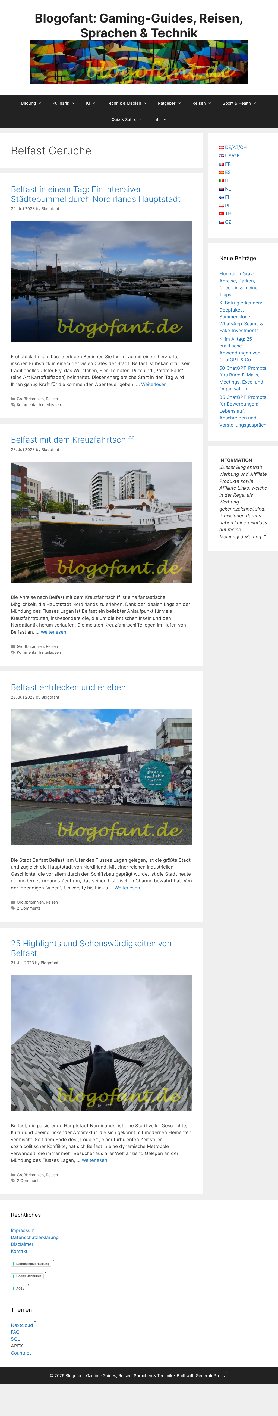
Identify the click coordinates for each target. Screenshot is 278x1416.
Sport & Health (237, 103)
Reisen (199, 103)
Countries (21, 1353)
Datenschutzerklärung (35, 1237)
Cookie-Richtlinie (29, 1276)
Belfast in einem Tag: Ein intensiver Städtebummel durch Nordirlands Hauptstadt (96, 194)
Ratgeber (167, 103)
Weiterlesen (154, 384)
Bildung (28, 103)
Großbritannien (30, 398)
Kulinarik (61, 103)
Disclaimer (22, 1244)
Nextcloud (22, 1325)
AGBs (20, 1288)
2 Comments (29, 908)
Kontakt (19, 1251)
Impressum (23, 1230)
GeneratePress (210, 1375)
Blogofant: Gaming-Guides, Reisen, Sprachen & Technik (139, 25)
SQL (15, 1339)
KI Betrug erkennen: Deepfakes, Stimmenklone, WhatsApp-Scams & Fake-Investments (241, 316)
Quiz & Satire (124, 119)
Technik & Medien (124, 103)
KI (88, 103)
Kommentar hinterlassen (39, 404)
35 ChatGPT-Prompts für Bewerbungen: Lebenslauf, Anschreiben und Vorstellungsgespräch (242, 411)
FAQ (15, 1332)
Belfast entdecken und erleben (68, 687)
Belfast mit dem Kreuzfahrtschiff (72, 439)
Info (157, 119)
